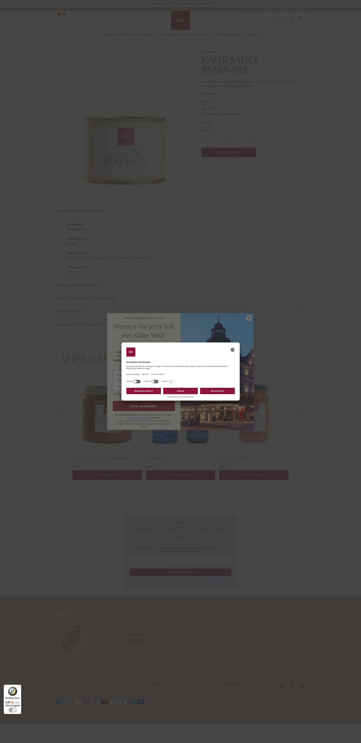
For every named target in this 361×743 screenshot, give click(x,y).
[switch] (12, 710)
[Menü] (19, 687)
